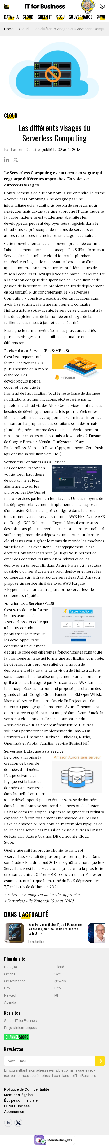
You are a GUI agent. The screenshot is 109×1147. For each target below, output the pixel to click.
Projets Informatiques (20, 1028)
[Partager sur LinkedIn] (6, 159)
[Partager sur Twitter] (15, 159)
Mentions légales (18, 1095)
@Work (60, 981)
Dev (7, 988)
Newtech (10, 995)
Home (9, 29)
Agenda (10, 1002)
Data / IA (11, 17)
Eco (58, 988)
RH (57, 995)
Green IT (45, 17)
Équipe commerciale (21, 1101)
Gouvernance (80, 17)
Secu (60, 17)
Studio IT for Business (21, 1021)
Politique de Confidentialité (26, 1089)
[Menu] (6, 6)
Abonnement (15, 1112)
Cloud (28, 17)
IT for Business (17, 1106)
